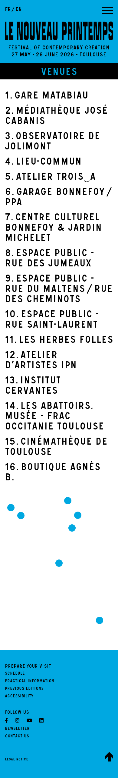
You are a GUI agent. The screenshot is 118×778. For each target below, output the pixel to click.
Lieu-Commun (43, 163)
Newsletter (17, 729)
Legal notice (16, 760)
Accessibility (19, 697)
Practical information (29, 681)
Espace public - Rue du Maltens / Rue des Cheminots (59, 290)
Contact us (17, 737)
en (18, 10)
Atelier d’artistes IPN (41, 361)
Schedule (15, 674)
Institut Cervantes (33, 386)
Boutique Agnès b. (52, 473)
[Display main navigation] (107, 10)
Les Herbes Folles (59, 341)
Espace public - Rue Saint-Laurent (52, 320)
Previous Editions (24, 689)
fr (8, 10)
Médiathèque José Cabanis (56, 117)
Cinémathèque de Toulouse (56, 448)
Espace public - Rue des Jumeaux (49, 259)
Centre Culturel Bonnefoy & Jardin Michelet (53, 228)
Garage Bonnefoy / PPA (57, 198)
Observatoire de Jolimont (52, 142)
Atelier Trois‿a (50, 178)
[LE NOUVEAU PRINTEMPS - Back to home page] (59, 31)
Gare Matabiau (46, 97)
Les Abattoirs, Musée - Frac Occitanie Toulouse (54, 417)
